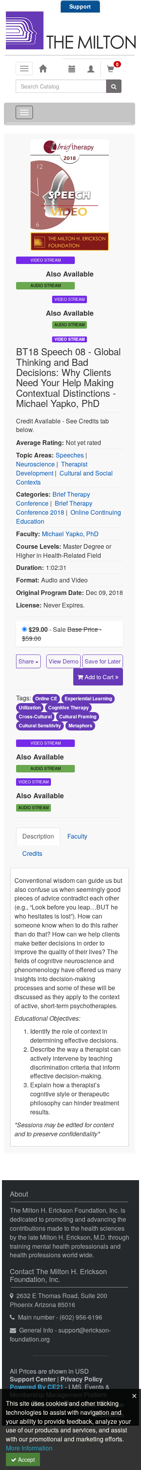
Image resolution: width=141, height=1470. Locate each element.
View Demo (63, 661)
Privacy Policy (81, 1378)
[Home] (42, 68)
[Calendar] (72, 69)
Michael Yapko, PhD (70, 533)
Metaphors (80, 725)
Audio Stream (46, 285)
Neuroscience (35, 463)
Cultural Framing (77, 716)
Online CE (46, 698)
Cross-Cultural (35, 716)
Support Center (33, 1378)
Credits (32, 853)
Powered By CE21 (37, 1386)
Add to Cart (100, 677)
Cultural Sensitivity (40, 725)
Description (38, 836)
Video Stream (69, 339)
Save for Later (103, 661)
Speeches (70, 454)
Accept (25, 1459)
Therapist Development (51, 468)
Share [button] (26, 661)
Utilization (30, 707)
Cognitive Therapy (68, 707)
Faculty (77, 836)
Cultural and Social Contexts (64, 477)
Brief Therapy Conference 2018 (54, 508)
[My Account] (90, 69)
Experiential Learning (88, 698)
